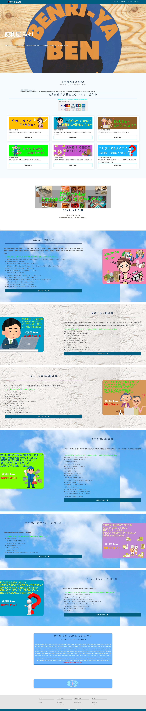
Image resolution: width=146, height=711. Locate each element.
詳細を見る (28, 137)
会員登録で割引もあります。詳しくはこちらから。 (73, 217)
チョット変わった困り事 (78, 704)
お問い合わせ (137, 1)
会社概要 (129, 1)
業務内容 (123, 1)
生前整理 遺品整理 (77, 702)
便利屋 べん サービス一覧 (73, 215)
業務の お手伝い (60, 702)
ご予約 (93, 704)
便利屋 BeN (71, 709)
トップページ (115, 1)
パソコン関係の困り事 (61, 704)
